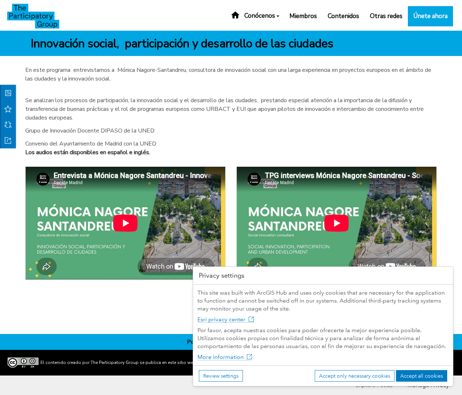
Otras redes (386, 16)
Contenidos (343, 16)
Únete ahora (430, 16)
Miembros (303, 16)
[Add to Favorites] (8, 109)
